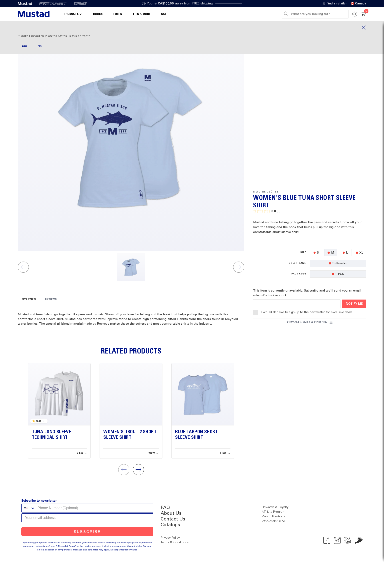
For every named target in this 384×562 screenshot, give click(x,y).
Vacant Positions (273, 516)
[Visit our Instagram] (337, 540)
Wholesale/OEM (273, 521)
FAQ (165, 507)
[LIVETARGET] (53, 3)
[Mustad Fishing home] (34, 14)
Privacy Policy (170, 537)
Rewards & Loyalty (275, 507)
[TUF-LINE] (80, 3)
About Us (171, 513)
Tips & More (141, 14)
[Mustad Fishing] (27, 3)
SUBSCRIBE (87, 531)
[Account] (354, 14)
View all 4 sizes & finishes (307, 322)
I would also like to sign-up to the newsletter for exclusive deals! (307, 312)
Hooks (98, 14)
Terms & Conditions (175, 542)
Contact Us (173, 519)
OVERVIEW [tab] (29, 299)
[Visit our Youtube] (347, 540)
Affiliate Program (273, 511)
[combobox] (28, 508)
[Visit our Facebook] (326, 540)
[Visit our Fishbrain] (358, 540)
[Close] (192, 27)
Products (71, 14)
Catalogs (170, 525)
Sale (164, 14)
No (40, 46)
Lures (117, 14)
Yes (24, 46)
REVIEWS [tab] (51, 299)
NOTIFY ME (354, 303)
